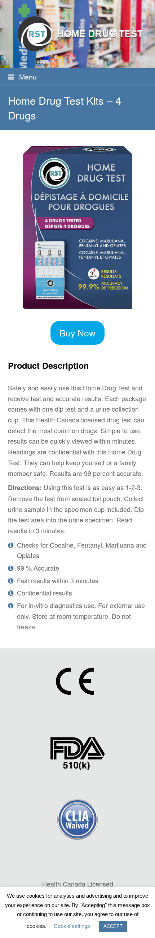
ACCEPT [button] (113, 926)
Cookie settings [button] (72, 926)
